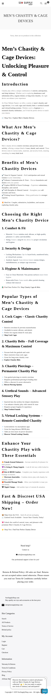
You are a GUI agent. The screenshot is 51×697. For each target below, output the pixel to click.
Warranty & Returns (8, 664)
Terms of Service (7, 626)
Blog (3, 675)
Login (4, 641)
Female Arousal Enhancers (13, 462)
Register (4, 645)
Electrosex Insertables (12, 477)
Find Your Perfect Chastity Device (24, 530)
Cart (3, 649)
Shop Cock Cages (10, 335)
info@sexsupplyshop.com (26, 555)
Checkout (5, 652)
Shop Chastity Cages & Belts (30, 287)
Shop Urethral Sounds (12, 409)
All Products (6, 622)
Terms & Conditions (8, 668)
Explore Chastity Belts (12, 360)
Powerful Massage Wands (13, 482)
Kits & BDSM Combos (12, 472)
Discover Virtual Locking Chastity (16, 434)
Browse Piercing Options (13, 385)
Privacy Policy (7, 671)
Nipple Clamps (9, 487)
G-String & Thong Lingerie (14, 467)
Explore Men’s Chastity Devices (23, 118)
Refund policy (6, 630)
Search (4, 619)
